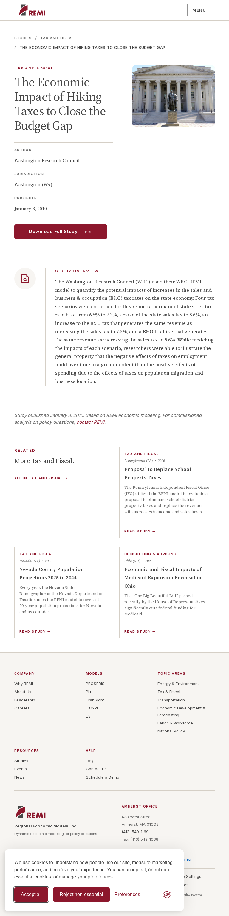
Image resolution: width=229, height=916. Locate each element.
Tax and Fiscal (57, 37)
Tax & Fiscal (168, 691)
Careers (22, 708)
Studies (23, 37)
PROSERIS (95, 683)
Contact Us (96, 768)
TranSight (95, 700)
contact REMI (90, 422)
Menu (199, 10)
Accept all (31, 894)
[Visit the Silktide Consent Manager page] (167, 894)
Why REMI (23, 683)
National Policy (171, 731)
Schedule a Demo (102, 777)
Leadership (24, 700)
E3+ (89, 716)
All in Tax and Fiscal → (41, 478)
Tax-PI (92, 708)
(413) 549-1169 (135, 831)
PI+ (89, 691)
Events (20, 768)
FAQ (89, 760)
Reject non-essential (81, 894)
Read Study (140, 531)
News (19, 777)
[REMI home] (32, 10)
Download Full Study (60, 231)
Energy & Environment (178, 683)
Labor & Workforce (175, 723)
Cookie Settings (186, 876)
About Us (22, 691)
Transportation (171, 700)
